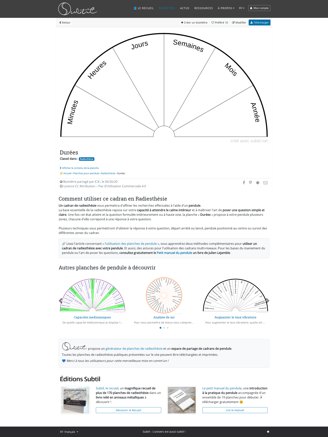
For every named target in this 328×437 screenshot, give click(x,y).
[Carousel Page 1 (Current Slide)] (160, 328)
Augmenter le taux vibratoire (235, 317)
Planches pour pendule (86, 173)
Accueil (67, 173)
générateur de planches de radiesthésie (134, 348)
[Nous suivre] (268, 431)
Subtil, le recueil (107, 388)
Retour (65, 22)
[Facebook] (244, 182)
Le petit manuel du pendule (222, 388)
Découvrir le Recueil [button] (128, 410)
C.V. (97, 182)
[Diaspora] (257, 182)
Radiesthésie (86, 159)
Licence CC (104, 186)
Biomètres (167, 8)
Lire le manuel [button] (235, 410)
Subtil (146, 431)
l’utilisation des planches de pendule (131, 244)
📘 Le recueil (143, 8)
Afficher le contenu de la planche (80, 168)
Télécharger (261, 22)
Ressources (203, 8)
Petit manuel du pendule (174, 253)
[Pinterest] (250, 182)
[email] (265, 182)
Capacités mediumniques (92, 317)
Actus (184, 8)
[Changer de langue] (242, 8)
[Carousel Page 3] (168, 328)
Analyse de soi (163, 317)
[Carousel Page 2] (164, 328)
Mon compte (260, 7)
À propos (225, 8)
